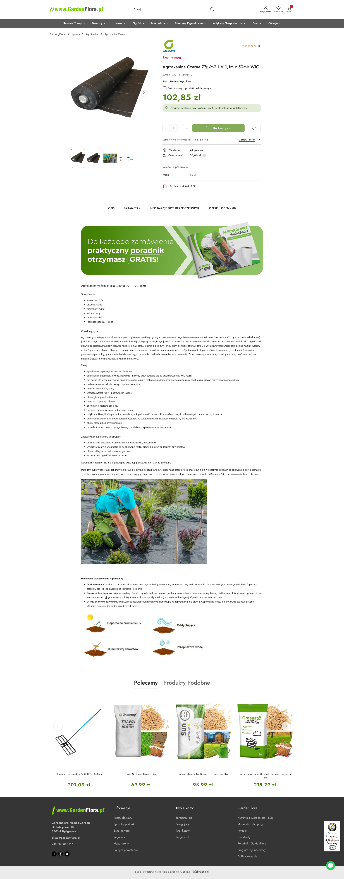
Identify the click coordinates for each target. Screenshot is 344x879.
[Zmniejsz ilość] (165, 128)
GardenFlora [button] (247, 808)
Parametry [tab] (132, 208)
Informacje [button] (122, 808)
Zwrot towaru (122, 831)
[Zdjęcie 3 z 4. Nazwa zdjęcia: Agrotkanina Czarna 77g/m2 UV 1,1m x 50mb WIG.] (110, 158)
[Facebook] (54, 853)
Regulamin (120, 837)
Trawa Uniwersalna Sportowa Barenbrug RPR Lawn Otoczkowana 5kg (265, 775)
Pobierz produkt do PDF (182, 186)
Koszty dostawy (123, 818)
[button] (74, 23)
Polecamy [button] (146, 683)
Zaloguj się (182, 824)
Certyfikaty (244, 837)
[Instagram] (60, 853)
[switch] (332, 847)
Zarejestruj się (184, 818)
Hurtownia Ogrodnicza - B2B (255, 818)
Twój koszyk (183, 831)
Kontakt (242, 831)
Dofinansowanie (247, 856)
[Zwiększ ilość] (181, 128)
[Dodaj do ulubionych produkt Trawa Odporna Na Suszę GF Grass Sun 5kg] (165, 697)
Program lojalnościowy (252, 850)
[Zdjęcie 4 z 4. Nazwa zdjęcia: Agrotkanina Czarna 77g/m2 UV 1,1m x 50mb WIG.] (126, 158)
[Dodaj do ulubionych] (254, 128)
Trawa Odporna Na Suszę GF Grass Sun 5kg (141, 774)
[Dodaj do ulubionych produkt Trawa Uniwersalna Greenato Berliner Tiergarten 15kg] (227, 697)
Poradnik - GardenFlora (252, 843)
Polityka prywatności (126, 850)
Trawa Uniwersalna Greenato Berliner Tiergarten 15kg (203, 775)
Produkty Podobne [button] (186, 683)
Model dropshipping (250, 824)
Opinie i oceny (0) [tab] (222, 208)
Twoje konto (183, 837)
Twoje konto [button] (185, 808)
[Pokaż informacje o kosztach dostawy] (204, 155)
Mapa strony (121, 843)
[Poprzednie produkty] (58, 726)
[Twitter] (67, 853)
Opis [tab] (111, 208)
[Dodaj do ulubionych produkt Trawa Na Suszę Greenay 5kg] (103, 697)
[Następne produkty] (286, 726)
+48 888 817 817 (62, 844)
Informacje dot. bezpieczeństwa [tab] (175, 208)
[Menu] (338, 823)
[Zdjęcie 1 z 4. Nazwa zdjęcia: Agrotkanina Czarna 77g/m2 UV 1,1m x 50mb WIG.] (78, 158)
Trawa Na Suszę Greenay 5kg (79, 774)
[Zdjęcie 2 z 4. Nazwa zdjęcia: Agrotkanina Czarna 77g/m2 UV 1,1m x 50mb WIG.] (94, 158)
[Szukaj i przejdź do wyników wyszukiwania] (211, 9)
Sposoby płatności (125, 824)
